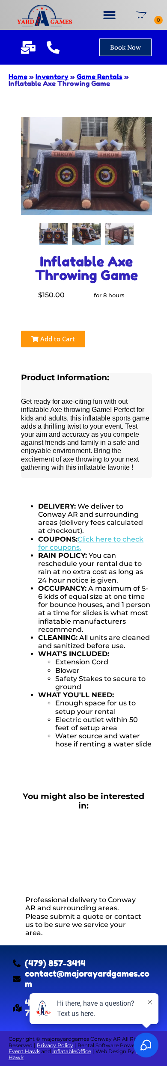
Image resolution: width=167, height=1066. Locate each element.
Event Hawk (24, 1051)
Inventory (52, 76)
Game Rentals (99, 76)
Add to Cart (57, 339)
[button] (109, 15)
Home (18, 76)
